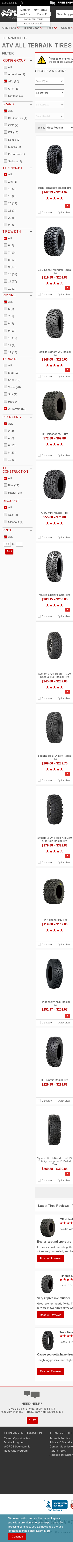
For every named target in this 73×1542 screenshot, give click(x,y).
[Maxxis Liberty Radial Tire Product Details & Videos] (54, 610)
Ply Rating (12, 417)
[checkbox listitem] (8, 67)
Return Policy (58, 1450)
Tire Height (12, 168)
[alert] (33, 16)
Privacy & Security (61, 1442)
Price (7, 530)
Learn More (43, 1530)
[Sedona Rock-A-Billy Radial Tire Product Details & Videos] (54, 774)
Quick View (64, 212)
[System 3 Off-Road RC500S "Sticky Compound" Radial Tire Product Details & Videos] (54, 1174)
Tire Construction (15, 469)
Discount (11, 501)
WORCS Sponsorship (17, 1446)
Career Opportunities (17, 1438)
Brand (8, 104)
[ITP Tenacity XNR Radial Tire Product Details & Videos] (54, 1016)
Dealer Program (14, 1442)
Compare (47, 212)
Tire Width (12, 231)
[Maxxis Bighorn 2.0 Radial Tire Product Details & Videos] (54, 370)
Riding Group (14, 60)
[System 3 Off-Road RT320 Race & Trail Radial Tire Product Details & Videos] (54, 692)
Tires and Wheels (14, 38)
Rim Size (9, 295)
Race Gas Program (16, 1450)
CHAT (32, 1420)
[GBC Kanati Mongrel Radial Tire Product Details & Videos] (54, 288)
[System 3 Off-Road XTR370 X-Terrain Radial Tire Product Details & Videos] (54, 856)
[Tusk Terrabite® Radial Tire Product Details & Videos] (54, 206)
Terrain (10, 359)
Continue (17, 1536)
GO (9, 551)
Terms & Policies (60, 1438)
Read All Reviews (50, 1258)
